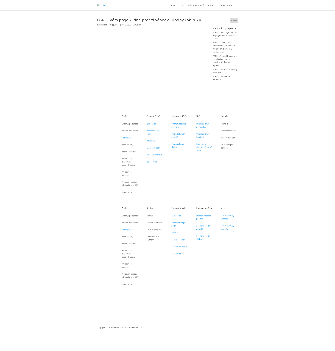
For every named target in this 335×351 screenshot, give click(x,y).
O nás (181, 5)
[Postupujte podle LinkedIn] (236, 328)
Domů (172, 5)
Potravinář (151, 141)
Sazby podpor (127, 138)
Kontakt (211, 5)
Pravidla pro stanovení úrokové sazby (204, 147)
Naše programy (195, 5)
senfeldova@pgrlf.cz (110, 25)
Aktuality (137, 25)
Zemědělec (151, 124)
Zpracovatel (152, 162)
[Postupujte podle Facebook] (231, 328)
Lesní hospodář (153, 148)
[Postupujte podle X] (226, 328)
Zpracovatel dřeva (154, 154)
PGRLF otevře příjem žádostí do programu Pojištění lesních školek (225, 35)
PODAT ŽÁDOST (226, 5)
